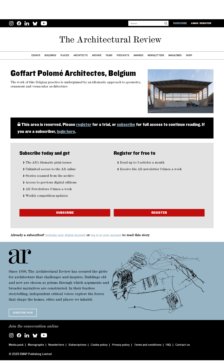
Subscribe (180, 23)
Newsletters (156, 55)
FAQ (168, 344)
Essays (35, 55)
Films (109, 55)
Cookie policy (99, 344)
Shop (189, 55)
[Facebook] (19, 23)
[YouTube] (44, 23)
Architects (81, 55)
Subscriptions (77, 344)
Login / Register (201, 23)
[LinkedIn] (26, 23)
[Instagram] (11, 23)
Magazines (175, 55)
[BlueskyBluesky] (35, 23)
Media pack (16, 344)
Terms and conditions (147, 344)
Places (65, 55)
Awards (138, 55)
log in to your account (106, 235)
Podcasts (123, 55)
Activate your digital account (65, 235)
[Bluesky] (35, 335)
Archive (97, 55)
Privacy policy (121, 344)
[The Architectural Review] (111, 39)
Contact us (182, 344)
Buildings (50, 55)
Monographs (36, 344)
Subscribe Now (23, 312)
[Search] (166, 23)
